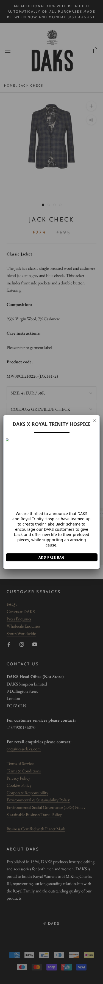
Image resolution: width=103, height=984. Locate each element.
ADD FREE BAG (51, 557)
